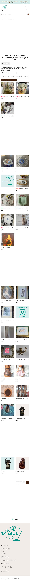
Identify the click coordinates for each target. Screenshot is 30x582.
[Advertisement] (15, 39)
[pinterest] (8, 567)
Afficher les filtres (6, 80)
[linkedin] (11, 567)
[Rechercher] (28, 14)
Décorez (7, 19)
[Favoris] (27, 10)
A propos (4, 545)
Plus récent (5, 73)
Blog (2, 551)
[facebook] (2, 567)
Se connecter (26, 7)
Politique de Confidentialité (8, 560)
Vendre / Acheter (5, 548)
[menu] (2, 10)
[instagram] (5, 567)
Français (25, 3)
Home (2, 19)
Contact (3, 553)
